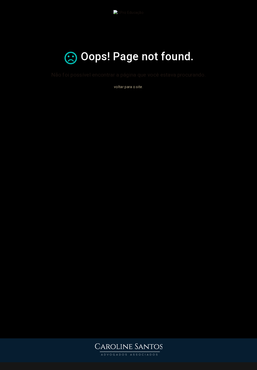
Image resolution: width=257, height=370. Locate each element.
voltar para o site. (128, 87)
